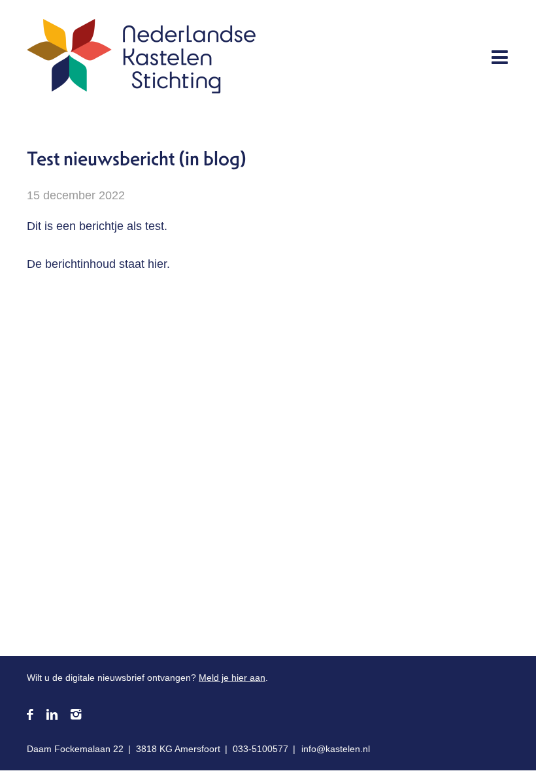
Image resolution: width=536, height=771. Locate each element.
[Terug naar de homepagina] (141, 59)
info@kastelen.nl (335, 749)
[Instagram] (76, 715)
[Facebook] (30, 715)
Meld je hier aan (232, 677)
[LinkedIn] (52, 715)
